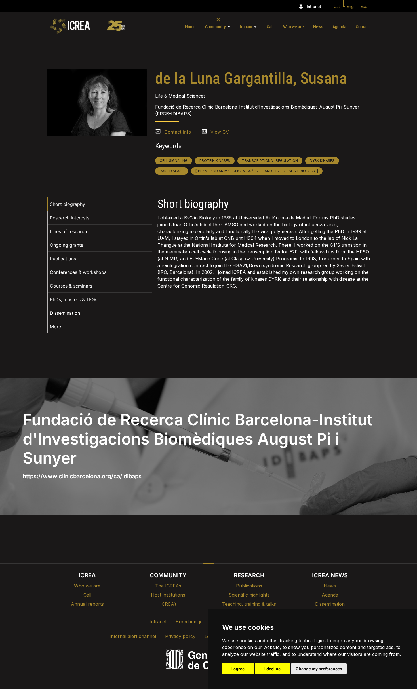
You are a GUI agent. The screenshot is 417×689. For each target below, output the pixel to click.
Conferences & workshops (78, 272)
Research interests (69, 218)
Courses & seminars (71, 286)
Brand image (189, 621)
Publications (63, 258)
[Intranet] (301, 6)
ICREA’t (168, 604)
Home (190, 26)
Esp (364, 6)
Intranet (314, 6)
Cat (337, 6)
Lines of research (68, 231)
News (318, 26)
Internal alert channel (132, 636)
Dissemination (65, 313)
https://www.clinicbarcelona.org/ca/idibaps (82, 476)
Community (215, 26)
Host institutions (168, 595)
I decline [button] (272, 668)
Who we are (293, 26)
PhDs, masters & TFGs (73, 299)
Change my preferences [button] (319, 668)
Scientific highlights (249, 595)
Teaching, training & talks (249, 604)
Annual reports (87, 604)
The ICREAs (168, 586)
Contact (363, 26)
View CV (219, 132)
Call (270, 26)
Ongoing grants (66, 245)
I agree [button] (238, 668)
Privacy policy (180, 636)
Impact (246, 26)
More (55, 326)
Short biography (67, 204)
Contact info (177, 132)
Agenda (339, 26)
